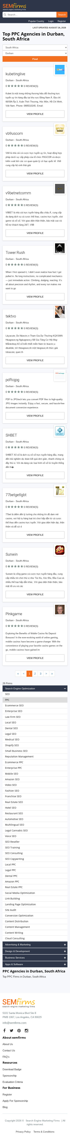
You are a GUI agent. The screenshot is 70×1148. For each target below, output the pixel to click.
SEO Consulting (14, 853)
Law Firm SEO (13, 716)
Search (62, 14)
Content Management (17, 927)
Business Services (15, 957)
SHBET (11, 435)
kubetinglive (15, 74)
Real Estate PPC (14, 887)
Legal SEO (10, 733)
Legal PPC (10, 870)
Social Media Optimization (20, 893)
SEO (7, 694)
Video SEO (11, 784)
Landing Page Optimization (20, 904)
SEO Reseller (12, 841)
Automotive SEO (14, 819)
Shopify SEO (12, 745)
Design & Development (17, 951)
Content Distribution (16, 921)
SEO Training (12, 847)
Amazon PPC (12, 881)
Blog (5, 1107)
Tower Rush (15, 252)
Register (62, 21)
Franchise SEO (13, 796)
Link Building (12, 898)
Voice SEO (10, 836)
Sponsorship (9, 1075)
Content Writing (14, 932)
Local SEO (10, 722)
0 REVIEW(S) (31, 86)
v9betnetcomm (18, 193)
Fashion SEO (12, 790)
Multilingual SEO (14, 824)
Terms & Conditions (43, 1131)
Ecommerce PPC (14, 762)
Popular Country (36, 21)
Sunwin (12, 554)
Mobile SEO (11, 773)
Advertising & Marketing (18, 944)
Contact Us (9, 1050)
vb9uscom (14, 133)
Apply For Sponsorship (15, 1100)
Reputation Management (19, 756)
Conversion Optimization (19, 915)
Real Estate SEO (14, 802)
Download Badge (12, 1069)
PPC (7, 699)
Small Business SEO (16, 750)
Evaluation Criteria (13, 1081)
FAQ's (6, 1056)
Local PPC (10, 864)
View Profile (35, 114)
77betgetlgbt (16, 495)
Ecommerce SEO (14, 705)
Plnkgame (14, 614)
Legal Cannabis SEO (16, 830)
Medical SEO (12, 739)
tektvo (11, 316)
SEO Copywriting (14, 858)
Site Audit (10, 910)
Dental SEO (11, 728)
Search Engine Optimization (20, 688)
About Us (8, 1044)
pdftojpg (12, 380)
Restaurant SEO (14, 813)
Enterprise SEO (13, 711)
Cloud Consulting (15, 938)
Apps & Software (14, 964)
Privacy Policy (23, 1131)
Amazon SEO (12, 779)
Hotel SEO (10, 807)
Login (51, 21)
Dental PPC (11, 876)
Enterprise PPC (13, 767)
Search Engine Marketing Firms (43, 1120)
